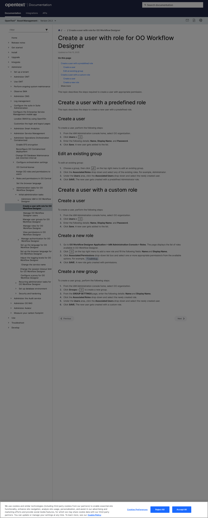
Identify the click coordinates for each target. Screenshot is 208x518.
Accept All (182, 509)
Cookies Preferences (137, 509)
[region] (104, 510)
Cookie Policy (94, 515)
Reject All (159, 509)
